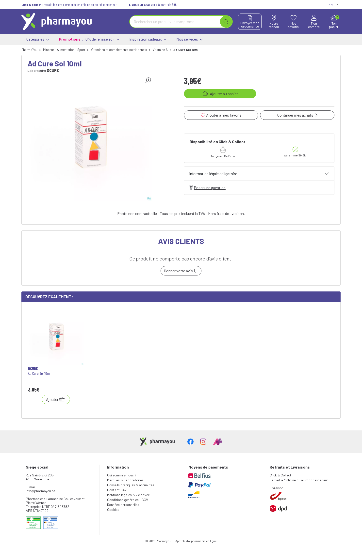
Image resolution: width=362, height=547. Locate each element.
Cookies (113, 509)
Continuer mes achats (295, 115)
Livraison (276, 488)
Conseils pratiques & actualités (130, 485)
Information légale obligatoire (213, 173)
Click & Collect (280, 475)
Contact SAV (117, 490)
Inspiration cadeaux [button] (146, 39)
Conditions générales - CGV (127, 500)
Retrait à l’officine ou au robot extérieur (299, 480)
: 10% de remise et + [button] (87, 39)
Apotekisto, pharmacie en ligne (196, 541)
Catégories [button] (35, 39)
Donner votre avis (179, 270)
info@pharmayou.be (40, 491)
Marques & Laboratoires (125, 480)
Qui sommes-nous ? (121, 475)
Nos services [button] (187, 39)
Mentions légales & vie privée (128, 495)
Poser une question (210, 187)
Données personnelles (123, 504)
